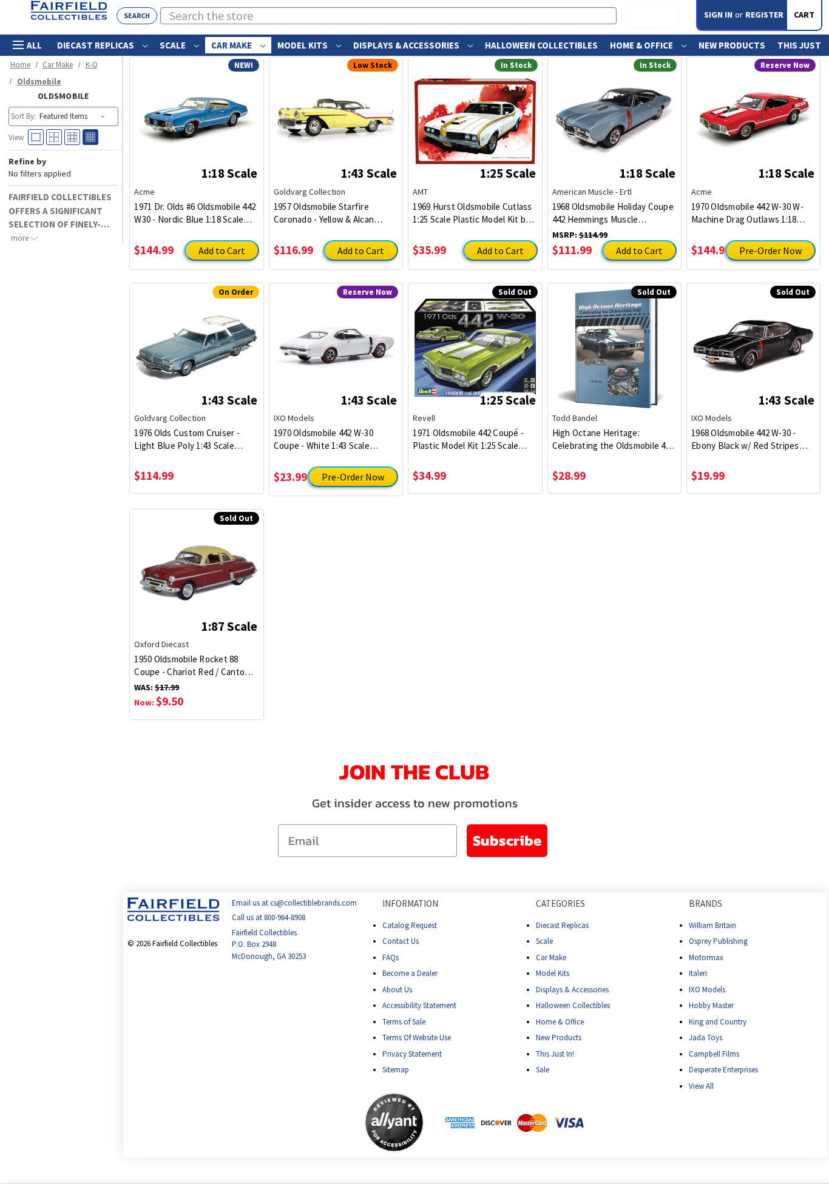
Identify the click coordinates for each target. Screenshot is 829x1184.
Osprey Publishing (718, 941)
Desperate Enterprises (723, 1070)
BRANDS (705, 903)
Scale (174, 45)
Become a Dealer (410, 973)
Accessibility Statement (419, 1005)
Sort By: (23, 116)
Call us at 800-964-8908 (268, 918)
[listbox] (73, 116)
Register (764, 14)
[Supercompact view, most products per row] (90, 137)
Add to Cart (221, 250)
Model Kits (303, 45)
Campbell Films (714, 1054)
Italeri (698, 973)
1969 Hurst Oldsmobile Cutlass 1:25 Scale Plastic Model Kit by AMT (472, 213)
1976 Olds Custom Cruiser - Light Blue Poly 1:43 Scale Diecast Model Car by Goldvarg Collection (193, 439)
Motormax (706, 957)
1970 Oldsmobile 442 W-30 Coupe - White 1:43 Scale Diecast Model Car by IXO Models (323, 439)
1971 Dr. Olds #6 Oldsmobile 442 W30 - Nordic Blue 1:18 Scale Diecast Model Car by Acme (194, 213)
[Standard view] (54, 137)
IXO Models (707, 989)
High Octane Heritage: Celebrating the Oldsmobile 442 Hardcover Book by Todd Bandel (613, 439)
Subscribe (507, 840)
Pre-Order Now (770, 250)
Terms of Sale (403, 1022)
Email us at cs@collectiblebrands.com (294, 903)
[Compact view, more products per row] (72, 137)
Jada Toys (705, 1037)
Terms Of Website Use (416, 1037)
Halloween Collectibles (541, 45)
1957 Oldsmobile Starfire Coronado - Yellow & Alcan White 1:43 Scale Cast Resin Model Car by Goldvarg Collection (327, 213)
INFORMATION (410, 903)
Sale (542, 1070)
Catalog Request (409, 925)
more (20, 237)
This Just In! (555, 1054)
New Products (732, 45)
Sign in (718, 14)
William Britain (712, 925)
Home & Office (642, 45)
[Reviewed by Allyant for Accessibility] (394, 1122)
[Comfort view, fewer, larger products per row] (36, 137)
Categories (560, 903)
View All (701, 1086)
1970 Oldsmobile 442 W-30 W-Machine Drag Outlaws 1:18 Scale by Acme (747, 213)
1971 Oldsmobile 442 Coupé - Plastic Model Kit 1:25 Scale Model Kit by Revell (468, 439)
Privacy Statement (412, 1054)
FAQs (390, 957)
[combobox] (388, 15)
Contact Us (400, 941)
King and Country (717, 1022)
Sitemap (395, 1070)
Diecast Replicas (96, 45)
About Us (397, 989)
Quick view (196, 112)
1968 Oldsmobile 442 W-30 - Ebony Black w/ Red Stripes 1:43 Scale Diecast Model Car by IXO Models (752, 439)
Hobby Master (711, 1005)
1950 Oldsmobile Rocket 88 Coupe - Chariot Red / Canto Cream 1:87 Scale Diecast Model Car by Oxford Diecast (195, 665)
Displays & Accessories (407, 45)
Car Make (232, 45)
